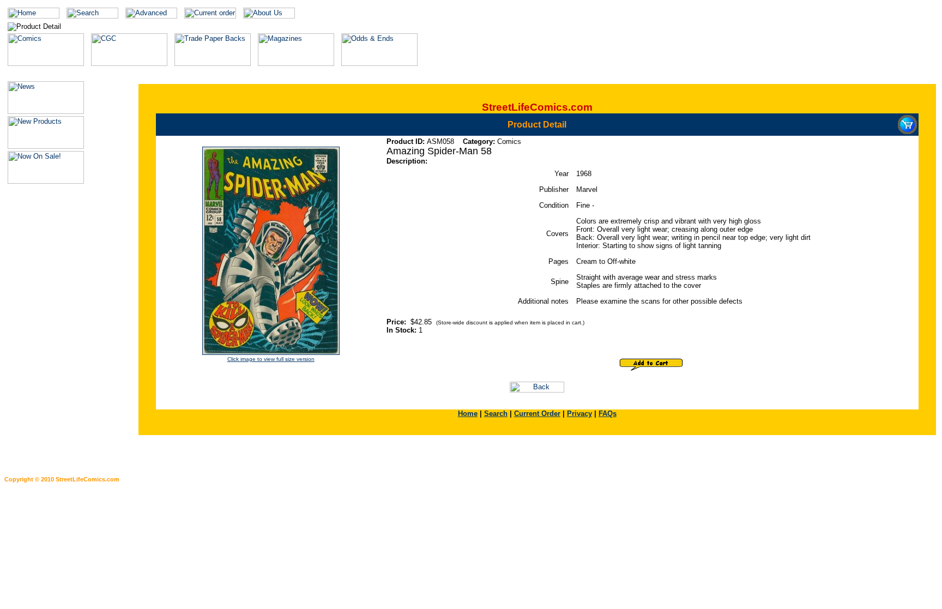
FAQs (608, 413)
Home (468, 413)
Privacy (579, 413)
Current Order (537, 413)
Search (496, 413)
